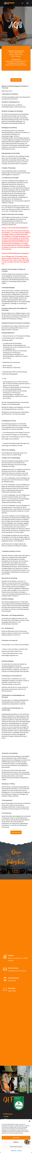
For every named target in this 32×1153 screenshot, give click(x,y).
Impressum (19, 1150)
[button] (29, 1121)
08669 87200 (12, 980)
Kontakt (16, 870)
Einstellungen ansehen (16, 1146)
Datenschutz (13, 1150)
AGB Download (16, 80)
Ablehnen (16, 1142)
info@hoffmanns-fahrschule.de (17, 970)
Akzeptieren (16, 1137)
